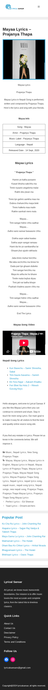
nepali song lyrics (25, 485)
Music (9, 452)
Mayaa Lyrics (20, 460)
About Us (8, 623)
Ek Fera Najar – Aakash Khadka (25, 382)
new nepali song (18, 489)
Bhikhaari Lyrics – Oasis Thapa (17, 554)
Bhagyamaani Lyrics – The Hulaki (18, 550)
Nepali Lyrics (19, 452)
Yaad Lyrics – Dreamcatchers (20, 506)
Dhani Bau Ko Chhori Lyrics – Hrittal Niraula (24, 545)
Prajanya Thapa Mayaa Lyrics (17, 493)
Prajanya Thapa (10, 456)
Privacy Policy (11, 637)
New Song (32, 452)
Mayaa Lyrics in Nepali (22, 464)
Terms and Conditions (15, 642)
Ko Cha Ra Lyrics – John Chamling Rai (21, 523)
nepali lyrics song (33, 481)
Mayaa (9, 460)
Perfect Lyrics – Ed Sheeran (20, 501)
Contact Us (9, 628)
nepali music (9, 485)
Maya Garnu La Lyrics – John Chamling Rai (23, 536)
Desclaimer (9, 632)
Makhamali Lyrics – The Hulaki (17, 541)
